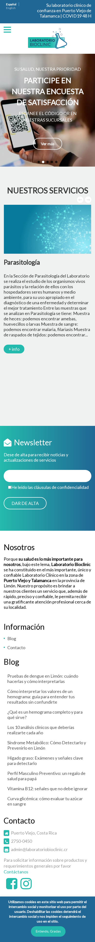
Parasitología (22, 262)
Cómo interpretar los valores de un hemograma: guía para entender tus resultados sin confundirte (41, 697)
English (11, 8)
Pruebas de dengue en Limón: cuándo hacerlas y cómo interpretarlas (42, 678)
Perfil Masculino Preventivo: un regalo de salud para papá (46, 776)
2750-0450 (21, 841)
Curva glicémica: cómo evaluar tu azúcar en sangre (45, 801)
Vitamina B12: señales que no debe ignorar (47, 788)
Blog (11, 638)
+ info (14, 349)
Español (11, 4)
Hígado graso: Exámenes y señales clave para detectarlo (45, 760)
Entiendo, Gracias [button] (48, 931)
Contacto (16, 647)
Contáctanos (16, 871)
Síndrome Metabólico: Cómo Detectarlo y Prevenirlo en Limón (46, 745)
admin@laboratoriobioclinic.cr (39, 849)
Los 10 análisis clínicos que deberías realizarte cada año (40, 730)
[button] (47, 110)
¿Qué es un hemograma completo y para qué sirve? (45, 714)
